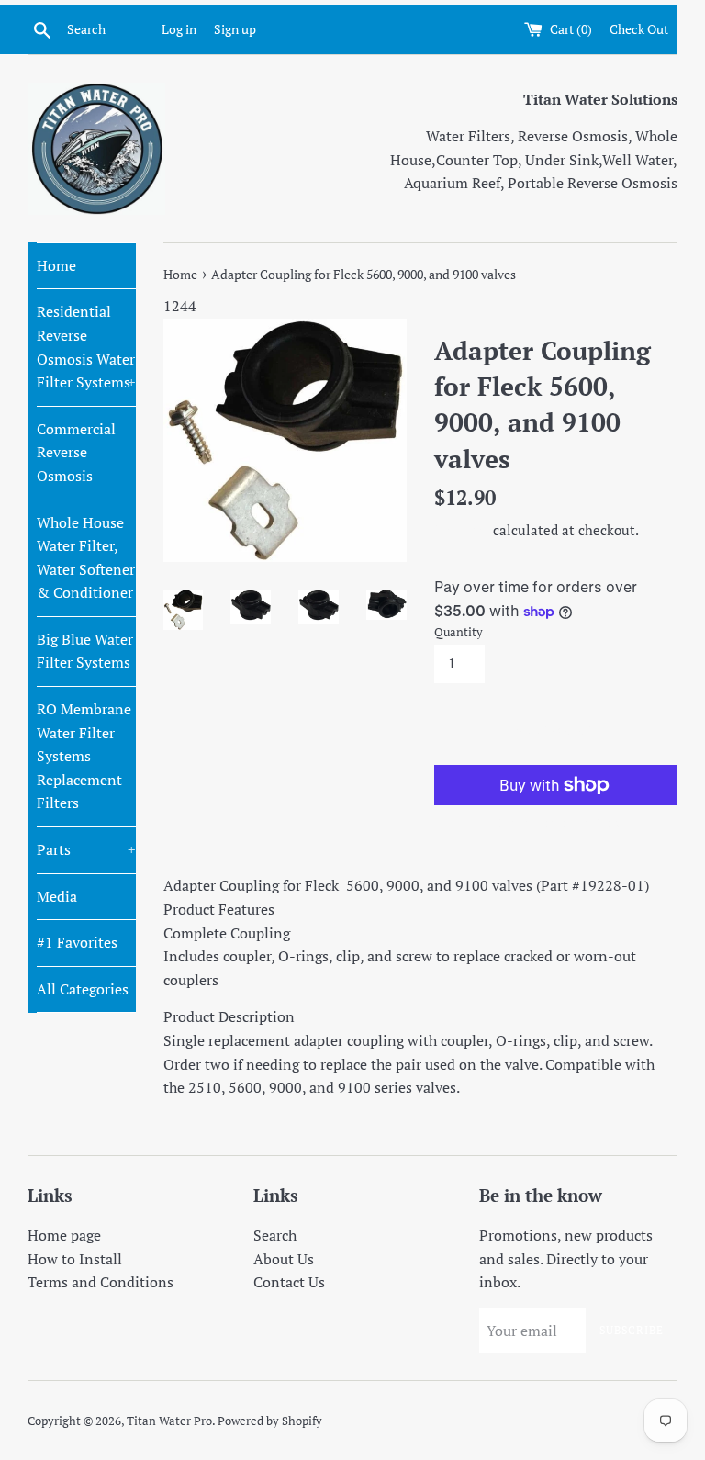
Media (57, 896)
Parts (86, 849)
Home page (64, 1235)
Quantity (458, 632)
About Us (283, 1259)
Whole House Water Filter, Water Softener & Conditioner (86, 557)
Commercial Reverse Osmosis (76, 452)
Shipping (461, 530)
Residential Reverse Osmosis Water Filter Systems (86, 346)
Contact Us (289, 1282)
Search (275, 1235)
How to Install (75, 1259)
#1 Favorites (77, 942)
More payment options (556, 822)
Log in (179, 29)
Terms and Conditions (100, 1282)
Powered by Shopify (270, 1421)
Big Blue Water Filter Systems (85, 651)
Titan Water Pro (169, 1421)
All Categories (83, 989)
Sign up (235, 29)
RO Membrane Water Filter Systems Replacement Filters (84, 756)
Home (56, 265)
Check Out (639, 29)
